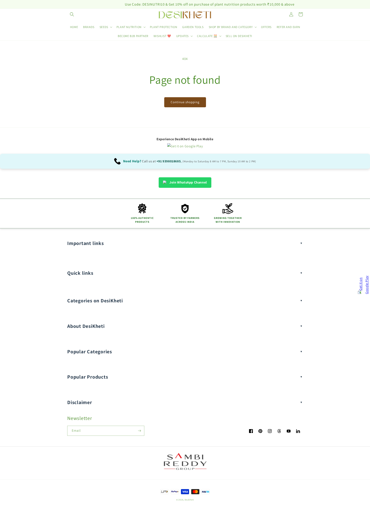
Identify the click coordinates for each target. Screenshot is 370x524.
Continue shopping (185, 102)
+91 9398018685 (169, 161)
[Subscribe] (139, 431)
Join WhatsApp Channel (188, 182)
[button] (72, 14)
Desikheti (189, 499)
